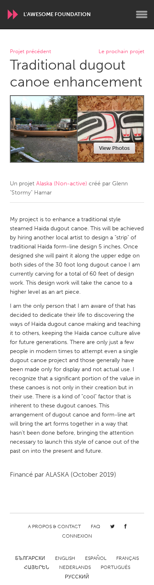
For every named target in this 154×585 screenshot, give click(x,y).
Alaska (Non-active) (61, 183)
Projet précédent (30, 51)
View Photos (114, 148)
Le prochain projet (121, 51)
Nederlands (75, 567)
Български (30, 558)
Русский (77, 577)
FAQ (95, 526)
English (65, 558)
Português (115, 567)
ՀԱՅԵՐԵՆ (36, 567)
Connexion (77, 536)
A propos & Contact (54, 526)
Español (95, 558)
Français (127, 558)
